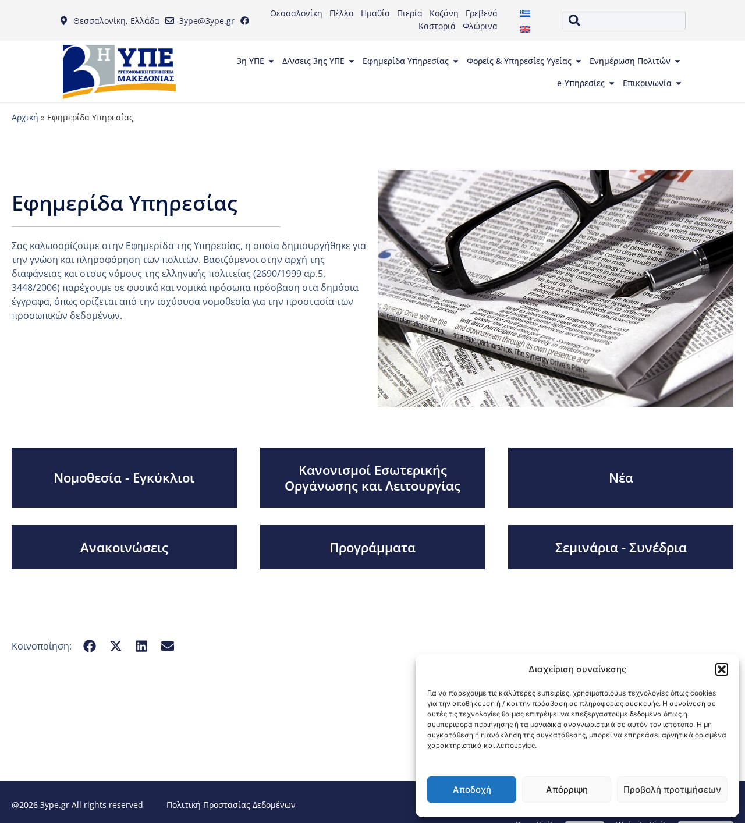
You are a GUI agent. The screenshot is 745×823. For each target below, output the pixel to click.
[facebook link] (247, 20)
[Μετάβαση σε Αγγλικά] (525, 28)
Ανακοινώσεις (124, 547)
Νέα (621, 477)
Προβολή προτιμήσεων (672, 789)
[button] (722, 669)
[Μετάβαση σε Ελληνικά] (525, 12)
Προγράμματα (372, 547)
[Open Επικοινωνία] (679, 83)
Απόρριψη (567, 789)
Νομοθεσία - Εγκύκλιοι (124, 477)
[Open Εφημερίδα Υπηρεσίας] (456, 61)
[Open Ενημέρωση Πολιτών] (677, 61)
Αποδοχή (472, 789)
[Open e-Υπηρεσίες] (612, 83)
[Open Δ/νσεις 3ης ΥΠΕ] (351, 61)
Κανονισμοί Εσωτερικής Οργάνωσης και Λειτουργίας (372, 477)
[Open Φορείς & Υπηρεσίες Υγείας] (578, 61)
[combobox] (624, 20)
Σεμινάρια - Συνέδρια (621, 547)
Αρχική (25, 117)
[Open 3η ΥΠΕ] (271, 61)
